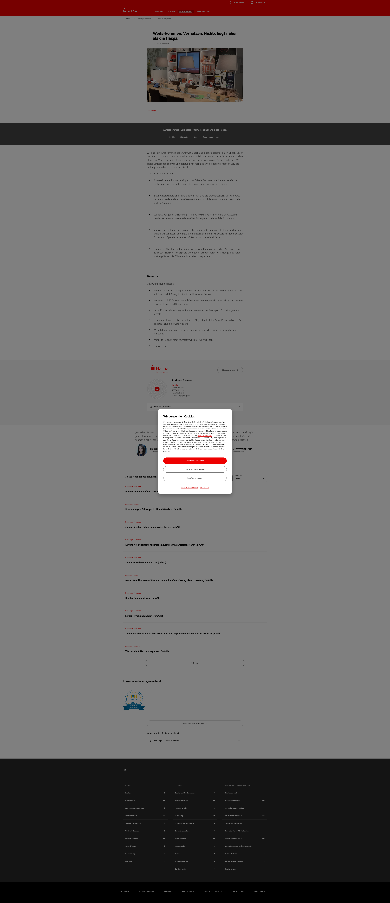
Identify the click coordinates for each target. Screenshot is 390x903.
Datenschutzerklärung (205, 435)
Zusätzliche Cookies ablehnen (195, 469)
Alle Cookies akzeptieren (195, 460)
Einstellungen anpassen (195, 478)
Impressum (204, 487)
